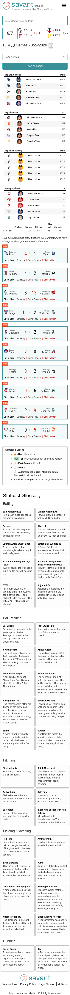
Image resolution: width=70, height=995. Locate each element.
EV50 (5, 585)
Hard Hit (22, 454)
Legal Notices (47, 984)
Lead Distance (10, 862)
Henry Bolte (31, 91)
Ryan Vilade (31, 85)
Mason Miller (34, 155)
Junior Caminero (33, 79)
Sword (21, 467)
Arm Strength (45, 838)
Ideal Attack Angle (12, 673)
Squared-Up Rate (46, 700)
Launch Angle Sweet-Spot (16, 543)
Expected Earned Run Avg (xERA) (52, 811)
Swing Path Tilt (11, 700)
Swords (42, 730)
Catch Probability (12, 916)
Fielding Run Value (47, 886)
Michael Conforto (33, 103)
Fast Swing (24, 463)
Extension (8, 809)
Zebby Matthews (35, 193)
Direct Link (9, 260)
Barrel (24, 458)
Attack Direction (46, 673)
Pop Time (8, 838)
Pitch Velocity (10, 768)
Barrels (7, 526)
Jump (40, 862)
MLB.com (63, 984)
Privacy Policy (28, 984)
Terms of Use (9, 984)
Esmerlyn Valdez (33, 97)
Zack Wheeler (34, 205)
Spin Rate (43, 792)
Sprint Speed (9, 949)
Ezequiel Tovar (33, 135)
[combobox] (35, 20)
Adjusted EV (44, 585)
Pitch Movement (46, 768)
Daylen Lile (32, 129)
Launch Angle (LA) (47, 511)
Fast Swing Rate (46, 625)
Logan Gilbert (34, 217)
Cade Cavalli (33, 199)
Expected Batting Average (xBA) (16, 563)
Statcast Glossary (22, 495)
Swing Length (10, 649)
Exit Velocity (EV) (12, 511)
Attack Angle (44, 649)
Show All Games (35, 66)
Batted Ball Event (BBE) (50, 543)
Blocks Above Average (50, 916)
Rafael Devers (33, 123)
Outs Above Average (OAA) (17, 886)
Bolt (40, 949)
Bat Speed (8, 625)
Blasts (6, 730)
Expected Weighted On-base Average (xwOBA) (50, 563)
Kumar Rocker (34, 211)
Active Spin (9, 792)
